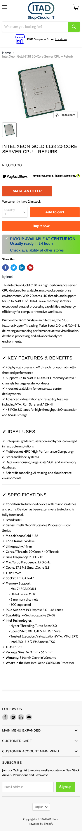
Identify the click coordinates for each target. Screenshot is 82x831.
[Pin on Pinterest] (30, 267)
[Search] (74, 27)
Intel (9, 277)
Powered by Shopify (41, 823)
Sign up (65, 787)
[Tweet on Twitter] (13, 267)
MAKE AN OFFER (27, 192)
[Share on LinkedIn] (22, 267)
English (39, 806)
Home (6, 53)
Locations (61, 39)
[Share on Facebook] (5, 267)
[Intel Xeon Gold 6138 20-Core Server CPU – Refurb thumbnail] (9, 130)
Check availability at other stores (37, 250)
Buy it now (41, 226)
